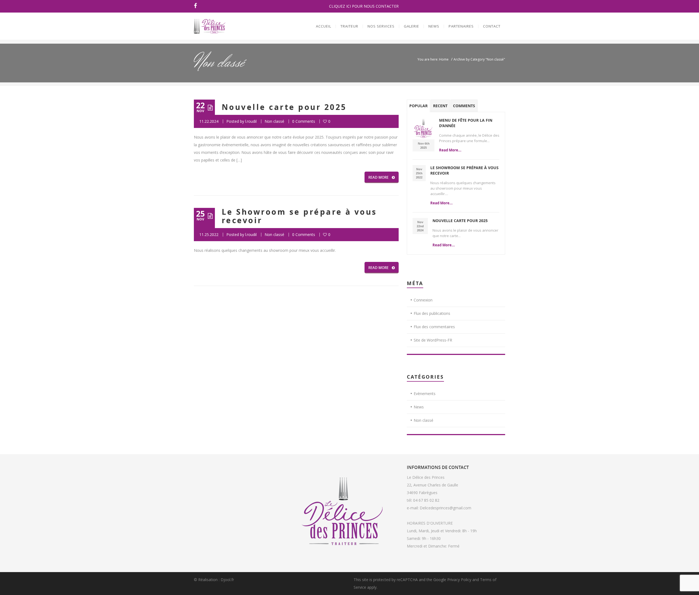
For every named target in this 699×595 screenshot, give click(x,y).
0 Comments (303, 121)
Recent (440, 105)
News (419, 406)
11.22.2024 (208, 121)
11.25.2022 (208, 234)
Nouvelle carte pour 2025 (284, 107)
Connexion (423, 300)
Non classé (274, 121)
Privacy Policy (459, 579)
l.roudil (251, 121)
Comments (464, 105)
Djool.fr (227, 579)
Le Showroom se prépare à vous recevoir (299, 216)
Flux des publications (432, 313)
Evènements (425, 393)
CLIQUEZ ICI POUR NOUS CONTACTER (364, 6)
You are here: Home (433, 59)
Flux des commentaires (434, 326)
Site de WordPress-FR (433, 340)
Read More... (450, 150)
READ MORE (378, 177)
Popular (418, 105)
